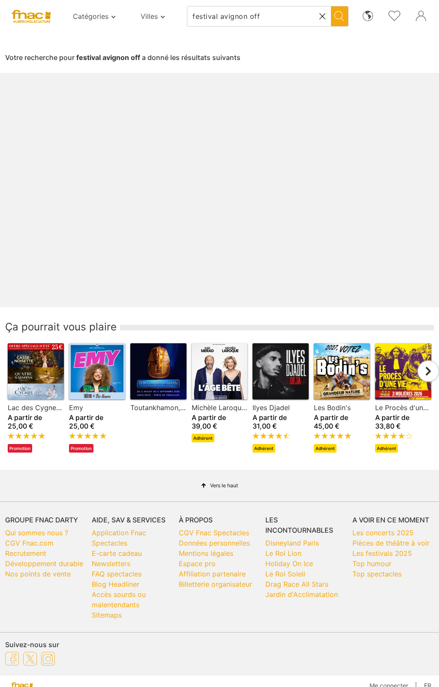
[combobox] (259, 16)
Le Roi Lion (283, 553)
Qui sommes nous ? (36, 532)
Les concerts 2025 (383, 532)
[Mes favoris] (394, 15)
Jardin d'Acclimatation (301, 594)
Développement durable (44, 563)
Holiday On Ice (289, 563)
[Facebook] (12, 658)
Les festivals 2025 (382, 553)
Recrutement (25, 553)
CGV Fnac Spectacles (214, 532)
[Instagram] (48, 658)
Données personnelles (214, 543)
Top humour (371, 563)
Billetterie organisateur (215, 584)
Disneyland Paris (292, 543)
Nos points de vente (38, 574)
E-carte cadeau (117, 553)
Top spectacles (377, 574)
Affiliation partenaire (212, 574)
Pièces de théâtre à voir (391, 543)
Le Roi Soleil (285, 574)
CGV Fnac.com (29, 543)
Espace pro (197, 563)
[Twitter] (30, 658)
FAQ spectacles (116, 574)
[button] (322, 16)
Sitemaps (107, 615)
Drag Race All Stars (296, 584)
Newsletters (111, 563)
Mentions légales (206, 553)
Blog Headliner (115, 584)
